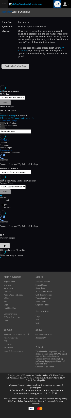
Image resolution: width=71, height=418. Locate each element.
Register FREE (9, 281)
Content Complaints (46, 401)
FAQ (6, 341)
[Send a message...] (35, 231)
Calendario (8, 291)
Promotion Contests (43, 298)
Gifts (37, 323)
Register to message (8, 116)
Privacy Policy (60, 399)
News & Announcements (13, 351)
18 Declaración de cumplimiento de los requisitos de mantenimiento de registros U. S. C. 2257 (35, 392)
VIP (5, 301)
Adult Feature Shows (44, 291)
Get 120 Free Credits (44, 334)
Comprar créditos (10, 314)
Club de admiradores (44, 295)
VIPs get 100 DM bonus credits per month (17, 118)
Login (6, 305)
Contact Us (8, 344)
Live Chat (7, 285)
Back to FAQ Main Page (15, 66)
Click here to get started (45, 367)
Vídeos (6, 298)
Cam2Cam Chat (10, 308)
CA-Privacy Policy (15, 401)
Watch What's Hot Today (13, 295)
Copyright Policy (30, 401)
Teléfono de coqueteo (12, 317)
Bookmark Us (41, 338)
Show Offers (41, 301)
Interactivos (8, 288)
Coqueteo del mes (42, 305)
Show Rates (40, 288)
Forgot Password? (11, 338)
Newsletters (8, 348)
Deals (6, 320)
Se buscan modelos (43, 281)
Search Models (41, 285)
